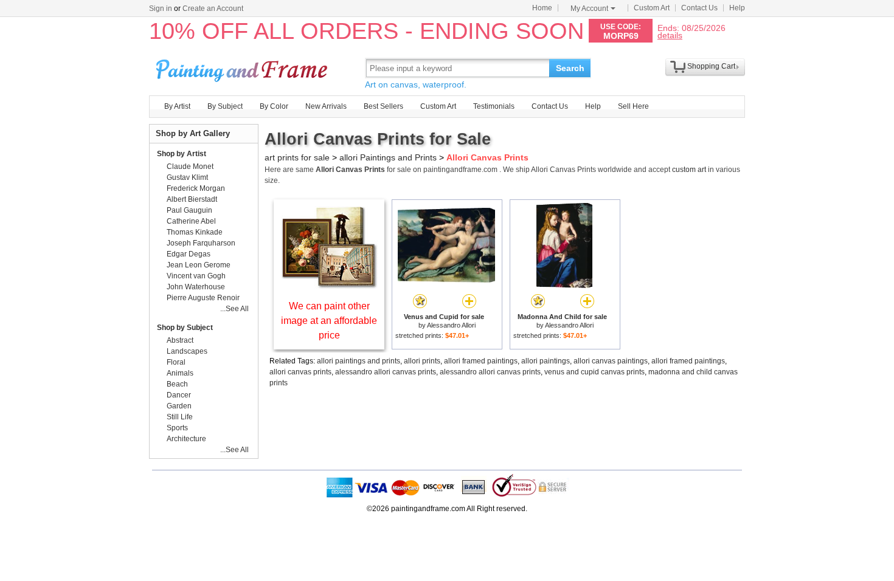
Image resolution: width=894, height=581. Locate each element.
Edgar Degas (188, 254)
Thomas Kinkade (195, 232)
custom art (689, 169)
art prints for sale (297, 157)
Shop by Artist (181, 154)
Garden (179, 406)
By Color (274, 106)
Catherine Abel (191, 221)
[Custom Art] (329, 285)
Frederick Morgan (196, 188)
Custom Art (652, 8)
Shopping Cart (711, 66)
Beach (177, 384)
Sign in (160, 8)
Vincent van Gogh (196, 276)
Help (737, 8)
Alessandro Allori (451, 325)
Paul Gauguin (189, 210)
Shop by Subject (185, 327)
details (669, 35)
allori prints (422, 361)
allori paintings (545, 361)
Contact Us (699, 8)
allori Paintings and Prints (388, 157)
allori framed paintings (481, 361)
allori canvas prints (300, 372)
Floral (176, 362)
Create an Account (212, 8)
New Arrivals (326, 106)
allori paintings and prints (358, 361)
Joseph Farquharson (201, 243)
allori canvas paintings (610, 361)
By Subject (225, 106)
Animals (180, 373)
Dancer (179, 395)
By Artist (177, 106)
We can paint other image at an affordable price (329, 320)
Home (542, 8)
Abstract (180, 340)
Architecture (186, 439)
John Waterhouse (196, 287)
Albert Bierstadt (192, 199)
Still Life (180, 417)
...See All (234, 308)
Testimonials (494, 106)
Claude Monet (190, 166)
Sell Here (633, 106)
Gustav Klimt (187, 177)
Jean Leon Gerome (198, 265)
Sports (177, 428)
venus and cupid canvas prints (594, 372)
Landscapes (187, 351)
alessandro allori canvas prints (385, 372)
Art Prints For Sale (243, 68)
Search (570, 68)
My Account (589, 8)
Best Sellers (383, 106)
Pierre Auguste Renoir (203, 298)
